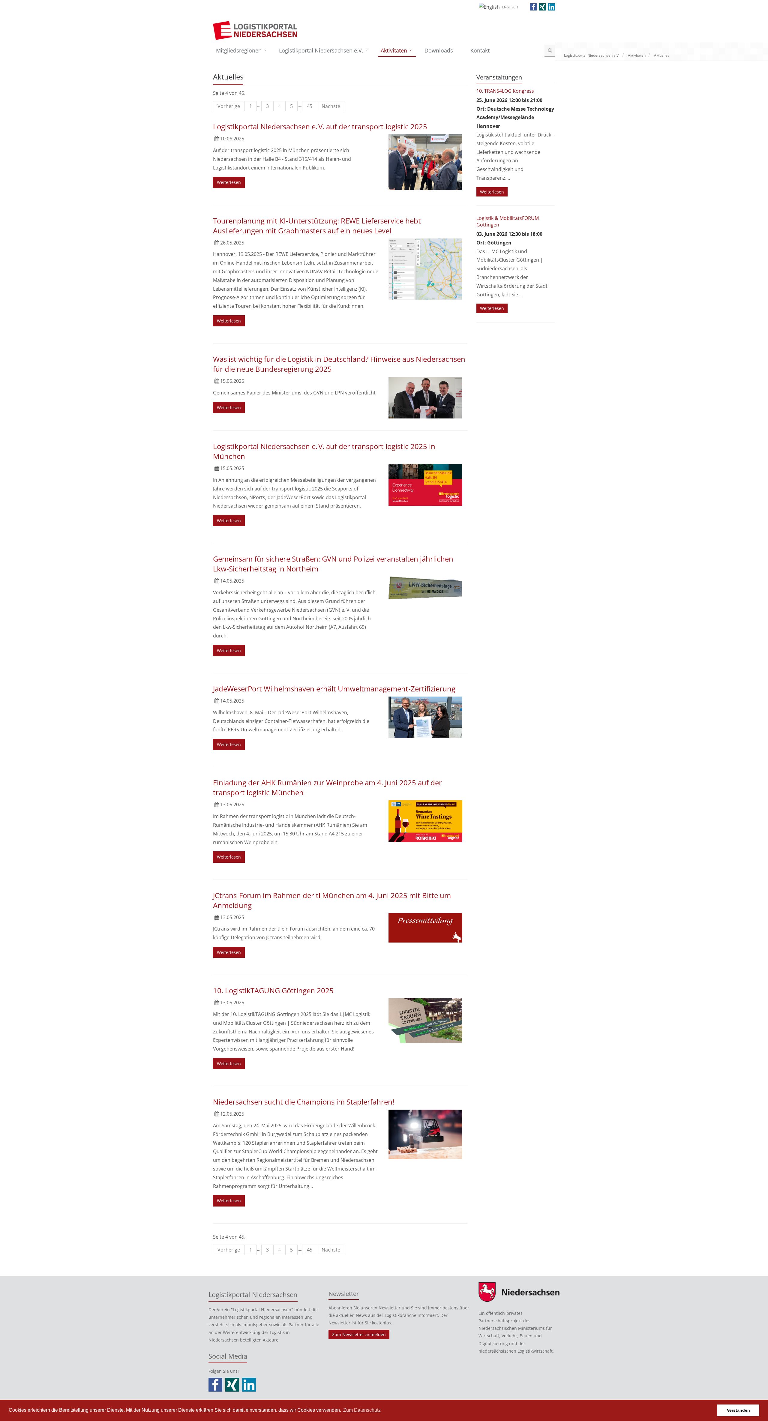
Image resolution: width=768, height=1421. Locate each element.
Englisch (510, 7)
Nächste (331, 106)
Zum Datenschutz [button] (362, 1410)
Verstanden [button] (738, 1410)
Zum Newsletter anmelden (359, 1334)
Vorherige (229, 106)
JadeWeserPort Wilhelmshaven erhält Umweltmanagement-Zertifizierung (334, 689)
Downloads (438, 50)
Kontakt (480, 50)
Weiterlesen (229, 182)
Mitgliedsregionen (239, 50)
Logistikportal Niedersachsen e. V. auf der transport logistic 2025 (320, 126)
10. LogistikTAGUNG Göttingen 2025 (273, 990)
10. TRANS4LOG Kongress (505, 91)
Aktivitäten (394, 50)
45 (309, 106)
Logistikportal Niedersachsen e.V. (321, 50)
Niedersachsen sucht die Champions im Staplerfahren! (303, 1102)
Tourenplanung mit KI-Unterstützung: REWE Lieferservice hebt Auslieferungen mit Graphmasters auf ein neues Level (317, 225)
